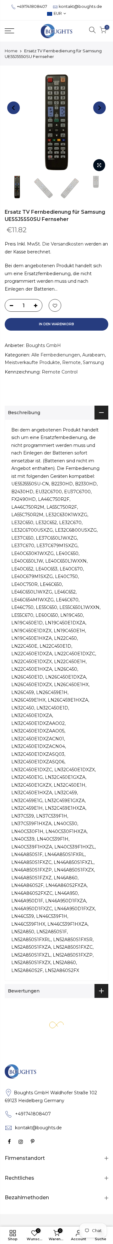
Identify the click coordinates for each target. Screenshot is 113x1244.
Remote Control (60, 372)
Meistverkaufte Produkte (32, 362)
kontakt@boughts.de (80, 6)
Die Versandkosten (62, 244)
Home (11, 50)
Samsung (93, 362)
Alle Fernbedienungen (55, 355)
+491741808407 (32, 6)
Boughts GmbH (43, 345)
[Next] (99, 107)
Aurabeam (93, 355)
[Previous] (13, 107)
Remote (71, 362)
